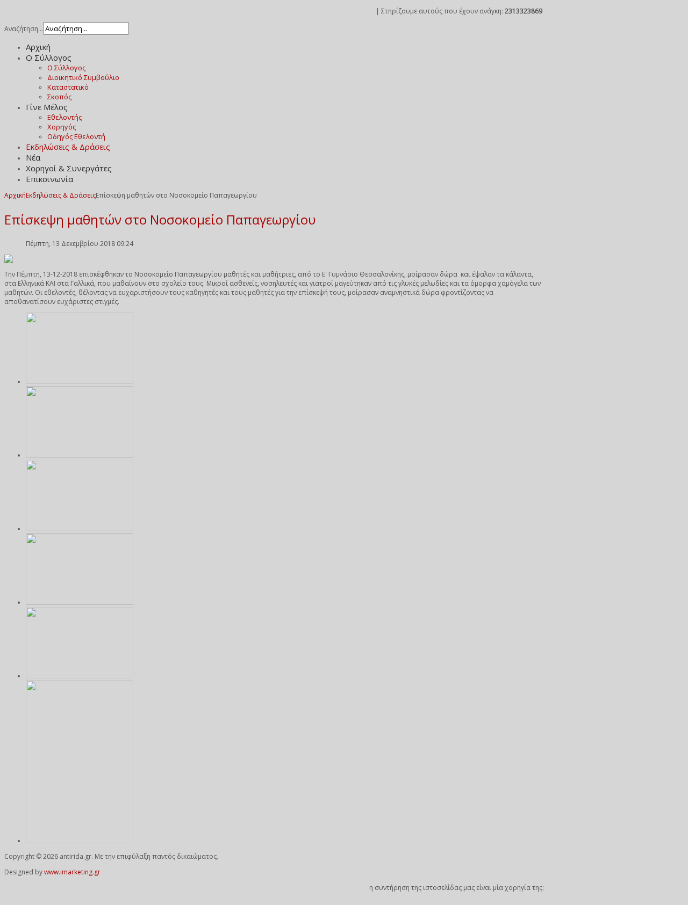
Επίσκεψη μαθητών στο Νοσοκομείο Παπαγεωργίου (160, 219)
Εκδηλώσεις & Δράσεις (61, 195)
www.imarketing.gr (72, 872)
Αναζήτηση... (23, 28)
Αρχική (15, 195)
